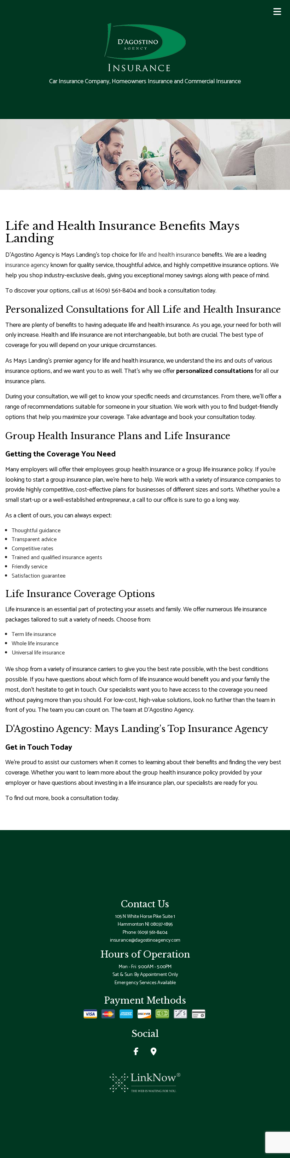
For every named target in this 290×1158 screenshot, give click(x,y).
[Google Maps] (153, 1052)
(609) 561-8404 (153, 933)
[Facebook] (136, 1052)
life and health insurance (169, 255)
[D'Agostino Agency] (145, 46)
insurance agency (27, 265)
